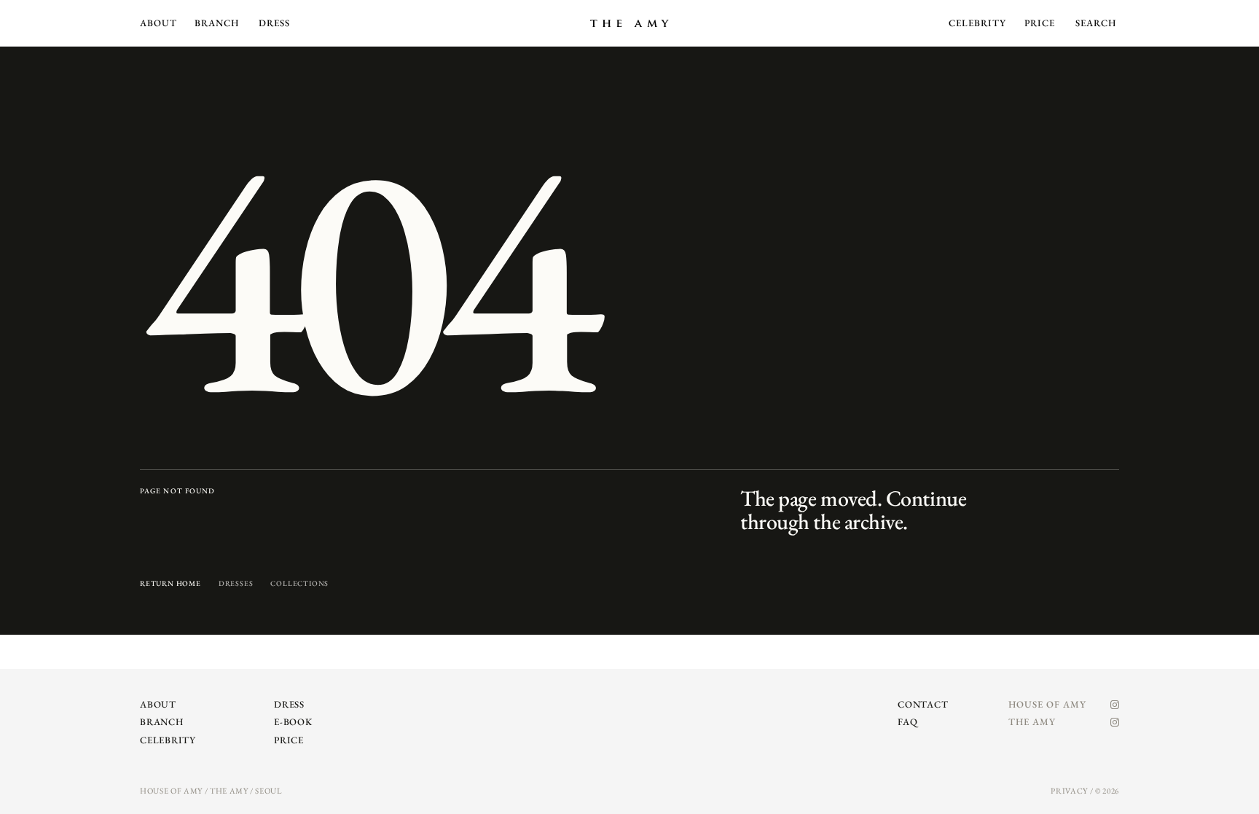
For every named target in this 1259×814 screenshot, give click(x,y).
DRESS (274, 23)
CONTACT (923, 704)
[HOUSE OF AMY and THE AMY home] (629, 23)
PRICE (1039, 23)
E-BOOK (293, 722)
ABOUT (158, 23)
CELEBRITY (977, 23)
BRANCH (217, 23)
